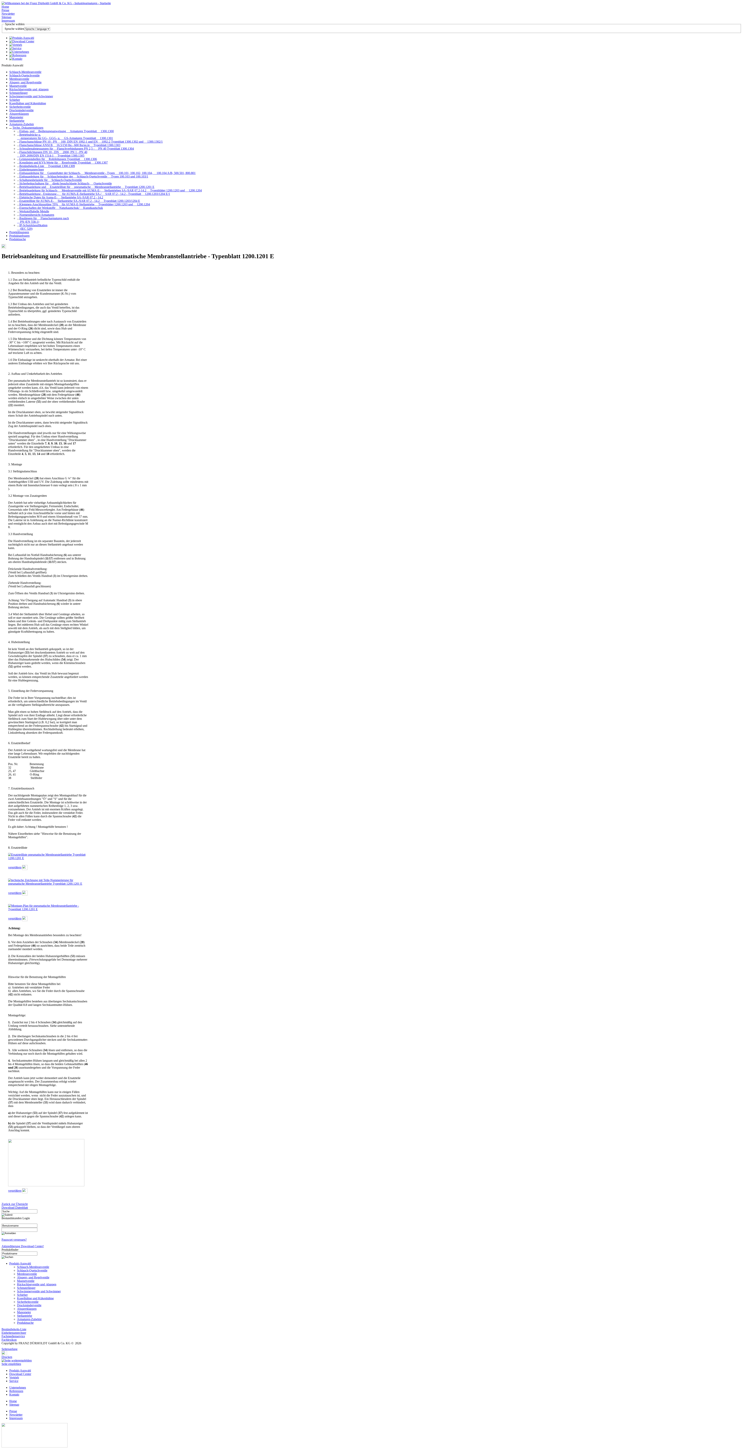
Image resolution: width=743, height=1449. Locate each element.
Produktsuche (17, 239)
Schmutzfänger (18, 92)
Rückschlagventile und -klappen (29, 89)
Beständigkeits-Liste (14, 1329)
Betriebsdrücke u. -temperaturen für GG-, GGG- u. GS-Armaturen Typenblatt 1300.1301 (65, 136)
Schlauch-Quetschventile (24, 75)
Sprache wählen (14, 28)
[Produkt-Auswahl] (21, 37)
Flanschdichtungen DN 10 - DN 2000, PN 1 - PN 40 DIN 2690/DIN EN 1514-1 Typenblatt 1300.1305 (52, 153)
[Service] (15, 48)
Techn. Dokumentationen (27, 127)
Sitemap (6, 17)
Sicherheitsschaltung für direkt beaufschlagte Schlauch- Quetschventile (65, 183)
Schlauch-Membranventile (25, 72)
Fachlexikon (9, 1339)
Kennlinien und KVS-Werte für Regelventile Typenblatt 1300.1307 (63, 162)
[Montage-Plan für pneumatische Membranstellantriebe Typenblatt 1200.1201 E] (24, 920)
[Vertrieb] (15, 44)
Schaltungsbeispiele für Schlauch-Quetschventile (50, 180)
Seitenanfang (9, 1349)
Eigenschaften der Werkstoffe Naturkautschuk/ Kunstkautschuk (61, 207)
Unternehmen (17, 1387)
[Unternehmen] (19, 51)
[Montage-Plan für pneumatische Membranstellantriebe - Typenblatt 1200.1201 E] (48, 909)
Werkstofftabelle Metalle (34, 211)
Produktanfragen (19, 235)
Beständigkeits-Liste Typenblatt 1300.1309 (47, 166)
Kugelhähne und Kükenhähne (27, 103)
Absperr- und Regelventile (25, 82)
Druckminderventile (21, 110)
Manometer (16, 117)
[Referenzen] (17, 55)
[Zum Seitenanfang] (3, 1346)
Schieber (14, 99)
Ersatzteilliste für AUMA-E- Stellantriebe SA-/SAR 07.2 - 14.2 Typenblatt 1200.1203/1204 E (79, 200)
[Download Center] (21, 41)
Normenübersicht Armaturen (36, 214)
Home (5, 6)
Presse (5, 10)
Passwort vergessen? (14, 1239)
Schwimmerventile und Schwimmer (31, 96)
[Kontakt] (15, 58)
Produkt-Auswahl (20, 1263)
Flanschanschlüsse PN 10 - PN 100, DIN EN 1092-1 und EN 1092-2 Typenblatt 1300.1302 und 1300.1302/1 (91, 141)
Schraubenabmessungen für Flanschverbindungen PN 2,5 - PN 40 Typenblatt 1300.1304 (76, 148)
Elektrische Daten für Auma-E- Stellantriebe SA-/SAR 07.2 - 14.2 (61, 197)
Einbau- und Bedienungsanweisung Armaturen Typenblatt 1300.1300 (66, 131)
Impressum (8, 20)
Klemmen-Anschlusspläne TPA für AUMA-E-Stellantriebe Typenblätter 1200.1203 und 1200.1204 (84, 204)
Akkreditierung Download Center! (23, 1246)
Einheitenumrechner (31, 169)
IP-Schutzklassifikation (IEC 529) (32, 227)
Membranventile (19, 79)
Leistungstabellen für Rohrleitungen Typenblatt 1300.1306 (58, 159)
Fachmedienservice (13, 1336)
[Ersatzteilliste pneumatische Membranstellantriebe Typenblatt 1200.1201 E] (48, 858)
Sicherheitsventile (20, 106)
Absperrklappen (19, 113)
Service (13, 1381)
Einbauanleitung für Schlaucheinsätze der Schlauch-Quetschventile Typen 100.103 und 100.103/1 (83, 176)
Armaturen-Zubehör (21, 124)
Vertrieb (14, 1377)
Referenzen (16, 1391)
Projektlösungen (19, 232)
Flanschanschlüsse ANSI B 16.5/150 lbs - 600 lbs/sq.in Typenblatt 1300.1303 (69, 145)
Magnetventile (18, 86)
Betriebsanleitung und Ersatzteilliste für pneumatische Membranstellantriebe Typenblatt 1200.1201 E (86, 187)
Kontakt (14, 1394)
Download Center (20, 1374)
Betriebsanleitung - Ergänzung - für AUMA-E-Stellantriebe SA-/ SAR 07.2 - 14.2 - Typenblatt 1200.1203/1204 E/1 (94, 194)
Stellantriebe (16, 120)
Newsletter (8, 13)
